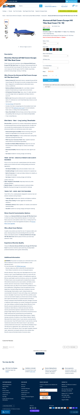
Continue (40, 213)
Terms (29, 223)
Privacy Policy (25, 223)
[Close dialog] (57, 196)
